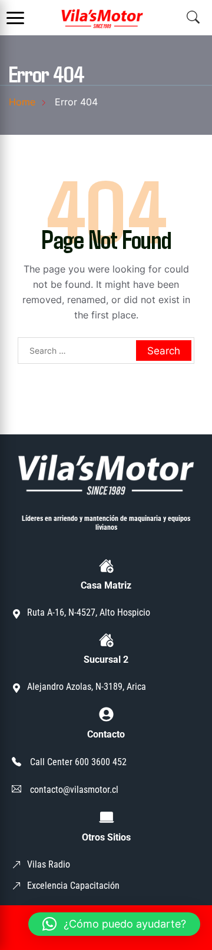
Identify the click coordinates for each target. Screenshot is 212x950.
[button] (114, 924)
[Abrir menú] (15, 18)
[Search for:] (106, 350)
